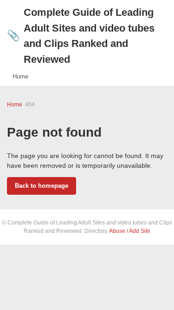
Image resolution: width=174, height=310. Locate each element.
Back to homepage (41, 185)
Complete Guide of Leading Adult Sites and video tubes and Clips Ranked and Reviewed (81, 36)
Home (20, 76)
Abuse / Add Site (129, 231)
